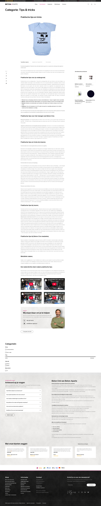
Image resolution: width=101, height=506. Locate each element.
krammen (63, 95)
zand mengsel (62, 165)
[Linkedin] (6, 78)
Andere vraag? (10, 414)
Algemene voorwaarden (25, 486)
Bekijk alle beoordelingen (83, 444)
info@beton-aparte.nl (32, 323)
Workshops (57, 4)
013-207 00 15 (30, 320)
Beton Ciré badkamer (46, 97)
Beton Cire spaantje (26, 223)
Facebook (79, 492)
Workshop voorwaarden (25, 488)
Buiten (8, 365)
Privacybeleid (38, 503)
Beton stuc (7, 488)
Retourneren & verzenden (26, 491)
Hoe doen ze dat (24, 479)
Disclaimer (44, 503)
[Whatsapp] (6, 81)
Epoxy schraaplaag (29, 100)
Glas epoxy (7, 491)
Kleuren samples (8, 484)
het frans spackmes (60, 221)
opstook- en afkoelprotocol (55, 156)
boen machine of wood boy (26, 159)
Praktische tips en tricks (31, 17)
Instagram (82, 492)
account (91, 4)
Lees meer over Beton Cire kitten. (35, 232)
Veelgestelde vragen (25, 481)
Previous (91, 444)
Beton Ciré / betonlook (9, 479)
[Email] (6, 83)
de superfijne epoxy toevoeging (31, 173)
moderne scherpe (53, 103)
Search (88, 4)
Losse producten (10, 349)
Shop (36, 4)
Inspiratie (50, 4)
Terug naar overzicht (27, 331)
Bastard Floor (7, 489)
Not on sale (9, 352)
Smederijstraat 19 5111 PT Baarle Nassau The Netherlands (40, 481)
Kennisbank (42, 4)
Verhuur (6, 493)
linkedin (85, 492)
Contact (64, 4)
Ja (7, 370)
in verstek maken (54, 240)
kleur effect (51, 223)
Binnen (8, 363)
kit (53, 101)
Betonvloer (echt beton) (9, 481)
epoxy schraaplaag (54, 165)
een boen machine (24, 181)
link (25, 62)
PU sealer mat (40, 106)
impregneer (32, 106)
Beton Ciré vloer (37, 97)
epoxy (58, 95)
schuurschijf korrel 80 (57, 158)
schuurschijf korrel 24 (57, 180)
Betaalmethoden (24, 489)
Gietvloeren (7, 486)
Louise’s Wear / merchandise (10, 494)
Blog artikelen (23, 483)
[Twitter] (6, 76)
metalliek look (38, 260)
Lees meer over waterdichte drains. (39, 275)
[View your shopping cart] (95, 4)
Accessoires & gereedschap (10, 483)
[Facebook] (6, 73)
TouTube (88, 492)
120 (63, 190)
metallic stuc (47, 263)
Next (94, 444)
